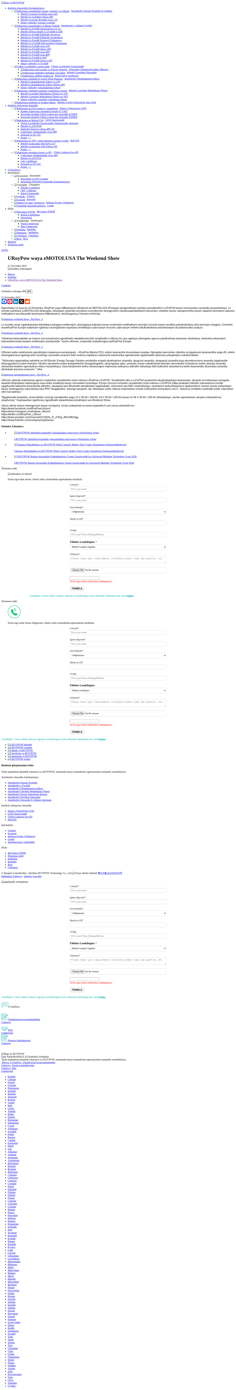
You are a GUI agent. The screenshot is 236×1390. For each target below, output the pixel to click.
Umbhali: (6, 285)
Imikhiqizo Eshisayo (11, 876)
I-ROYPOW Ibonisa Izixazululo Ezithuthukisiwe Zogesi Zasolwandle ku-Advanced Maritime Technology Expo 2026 (74, 463)
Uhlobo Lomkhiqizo (82, 541)
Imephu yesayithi (32, 876)
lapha (130, 595)
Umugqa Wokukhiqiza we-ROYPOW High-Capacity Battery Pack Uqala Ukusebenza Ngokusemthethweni (69, 451)
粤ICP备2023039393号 (110, 873)
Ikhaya (11, 274)
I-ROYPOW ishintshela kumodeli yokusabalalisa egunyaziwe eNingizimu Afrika (55, 439)
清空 (29, 291)
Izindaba (12, 277)
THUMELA (77, 588)
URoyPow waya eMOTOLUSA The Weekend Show (35, 280)
